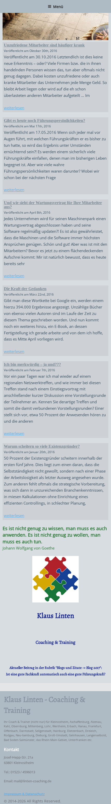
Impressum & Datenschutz (24, 794)
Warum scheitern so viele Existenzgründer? (42, 446)
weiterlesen (14, 107)
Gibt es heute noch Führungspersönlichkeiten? (44, 120)
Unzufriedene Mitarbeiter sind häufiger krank (44, 45)
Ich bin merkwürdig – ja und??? (32, 364)
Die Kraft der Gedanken (25, 289)
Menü (58, 6)
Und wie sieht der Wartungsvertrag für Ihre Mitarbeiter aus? (53, 204)
